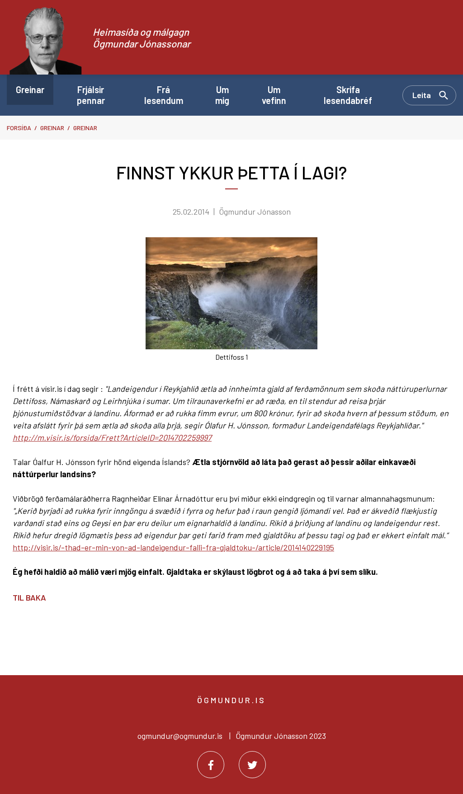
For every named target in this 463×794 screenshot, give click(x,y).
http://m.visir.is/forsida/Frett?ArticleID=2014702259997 (112, 437)
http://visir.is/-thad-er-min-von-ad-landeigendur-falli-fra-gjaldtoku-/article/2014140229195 (173, 547)
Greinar (52, 128)
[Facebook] (210, 764)
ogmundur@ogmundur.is (179, 736)
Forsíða (19, 128)
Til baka (29, 597)
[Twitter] (252, 764)
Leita (421, 95)
